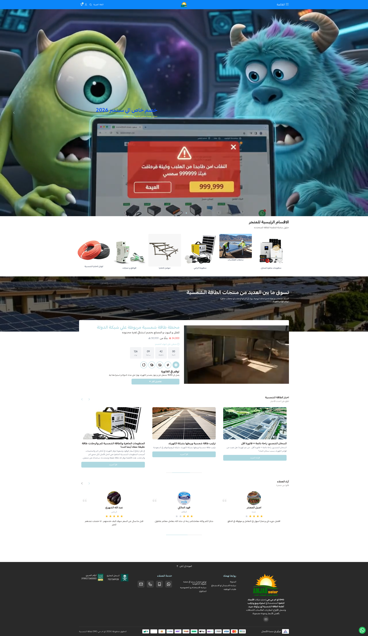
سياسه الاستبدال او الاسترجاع (223, 585)
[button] (186, 213)
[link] (267, 250)
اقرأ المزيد (89, 454)
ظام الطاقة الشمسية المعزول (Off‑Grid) (240, 443)
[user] (86, 4)
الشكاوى (202, 591)
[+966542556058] (150, 584)
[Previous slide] (354, 113)
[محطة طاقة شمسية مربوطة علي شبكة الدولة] (236, 354)
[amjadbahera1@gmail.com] (141, 584)
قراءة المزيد (231, 454)
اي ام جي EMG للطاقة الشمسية (92, 631)
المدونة (233, 582)
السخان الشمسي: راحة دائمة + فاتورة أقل (169, 443)
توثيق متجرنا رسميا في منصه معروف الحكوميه (194, 583)
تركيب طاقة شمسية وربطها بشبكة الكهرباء (97, 443)
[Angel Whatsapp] (362, 630)
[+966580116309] (168, 584)
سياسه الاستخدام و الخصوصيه (193, 587)
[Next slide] (14, 113)
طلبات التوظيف (230, 589)
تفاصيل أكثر (157, 381)
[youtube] (266, 619)
